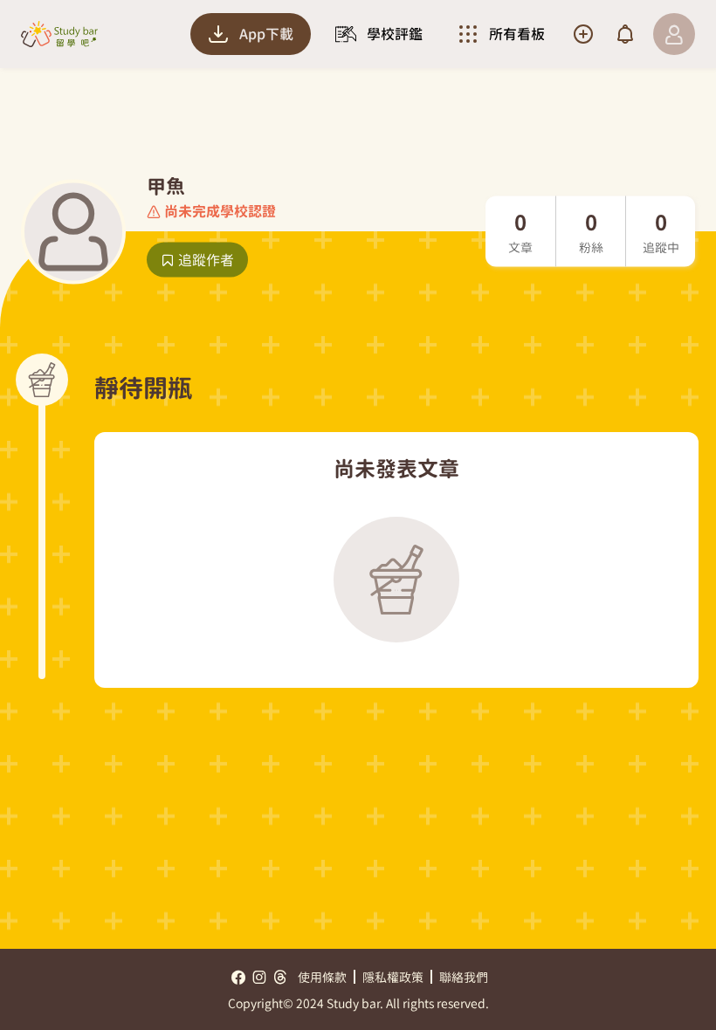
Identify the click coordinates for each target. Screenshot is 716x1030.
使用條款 (322, 977)
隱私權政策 (392, 977)
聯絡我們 (463, 977)
